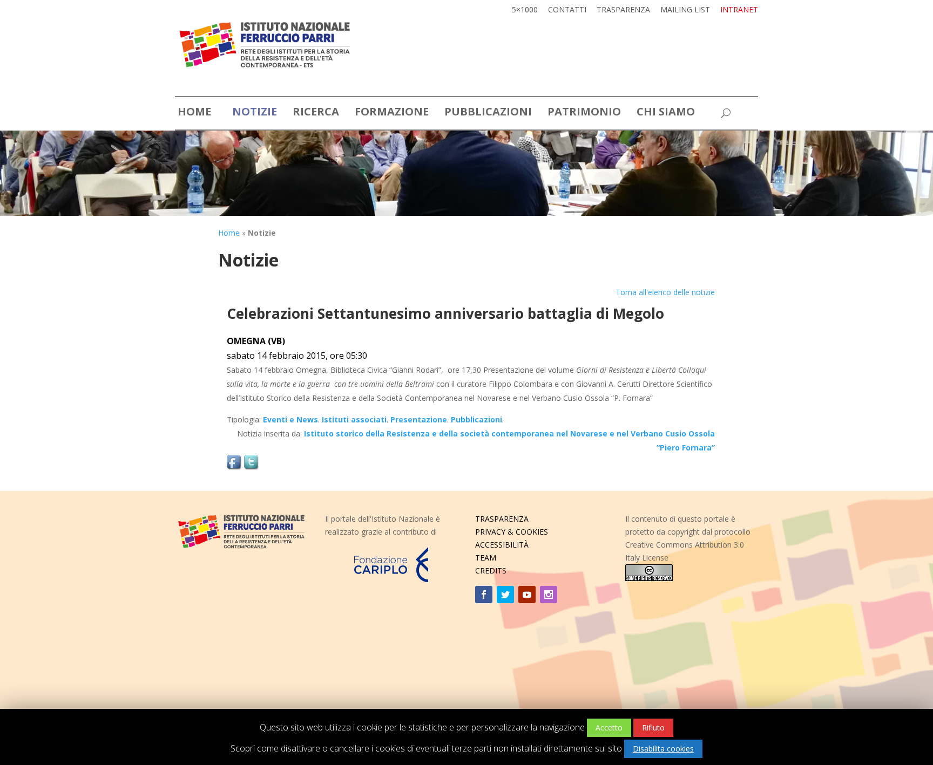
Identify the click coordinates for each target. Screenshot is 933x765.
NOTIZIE (254, 113)
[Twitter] (505, 594)
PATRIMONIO (584, 113)
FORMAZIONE (392, 113)
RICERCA (316, 113)
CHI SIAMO (666, 113)
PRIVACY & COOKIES (511, 532)
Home (229, 233)
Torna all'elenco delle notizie (665, 292)
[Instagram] (548, 594)
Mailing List (685, 10)
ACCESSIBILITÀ (502, 544)
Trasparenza (623, 10)
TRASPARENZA (502, 519)
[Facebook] (483, 594)
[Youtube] (527, 594)
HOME (194, 113)
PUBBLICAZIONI (488, 113)
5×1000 (525, 10)
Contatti (567, 10)
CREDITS (490, 570)
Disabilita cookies (663, 748)
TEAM (485, 557)
